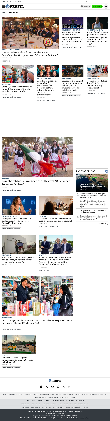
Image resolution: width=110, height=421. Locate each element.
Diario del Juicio (70, 398)
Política (21, 394)
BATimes (71, 401)
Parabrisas (55, 401)
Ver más (102, 224)
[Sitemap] (69, 387)
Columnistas (13, 394)
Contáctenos (46, 407)
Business (85, 394)
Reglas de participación (73, 407)
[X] (47, 387)
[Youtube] (52, 387)
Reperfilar (77, 394)
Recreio (80, 404)
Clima (52, 394)
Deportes (58, 394)
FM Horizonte (80, 401)
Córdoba (70, 394)
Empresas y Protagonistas (98, 394)
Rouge (62, 401)
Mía (67, 401)
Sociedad (35, 394)
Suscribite (97, 6)
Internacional (44, 394)
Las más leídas (85, 171)
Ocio (64, 394)
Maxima (86, 404)
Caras (44, 398)
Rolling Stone (63, 404)
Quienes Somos (35, 407)
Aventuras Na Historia (50, 404)
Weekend (40, 401)
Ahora (5, 394)
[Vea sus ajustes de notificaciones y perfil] (106, 6)
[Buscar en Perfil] (106, 2)
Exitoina (50, 398)
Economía (28, 394)
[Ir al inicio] (14, 6)
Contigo (38, 404)
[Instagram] (58, 387)
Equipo (62, 407)
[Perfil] (55, 382)
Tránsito (85, 407)
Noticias (38, 398)
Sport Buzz (73, 404)
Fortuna (47, 401)
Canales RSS (26, 407)
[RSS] (64, 387)
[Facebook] (41, 386)
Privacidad (55, 407)
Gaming (56, 398)
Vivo (61, 398)
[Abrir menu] (3, 6)
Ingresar (87, 6)
